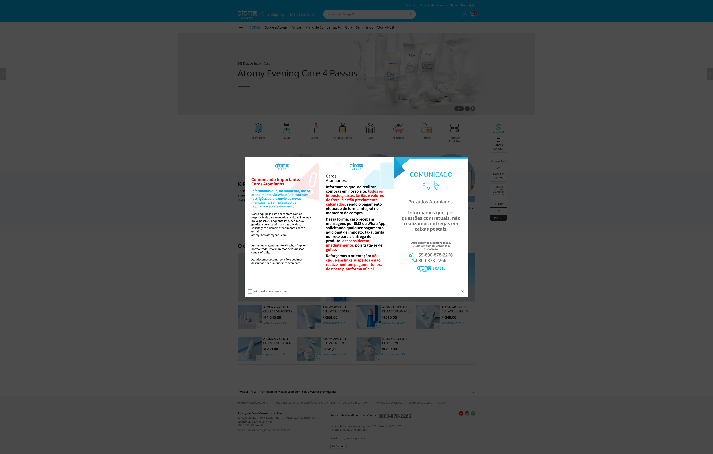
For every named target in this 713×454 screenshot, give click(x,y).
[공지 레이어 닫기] (462, 291)
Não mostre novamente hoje (270, 291)
